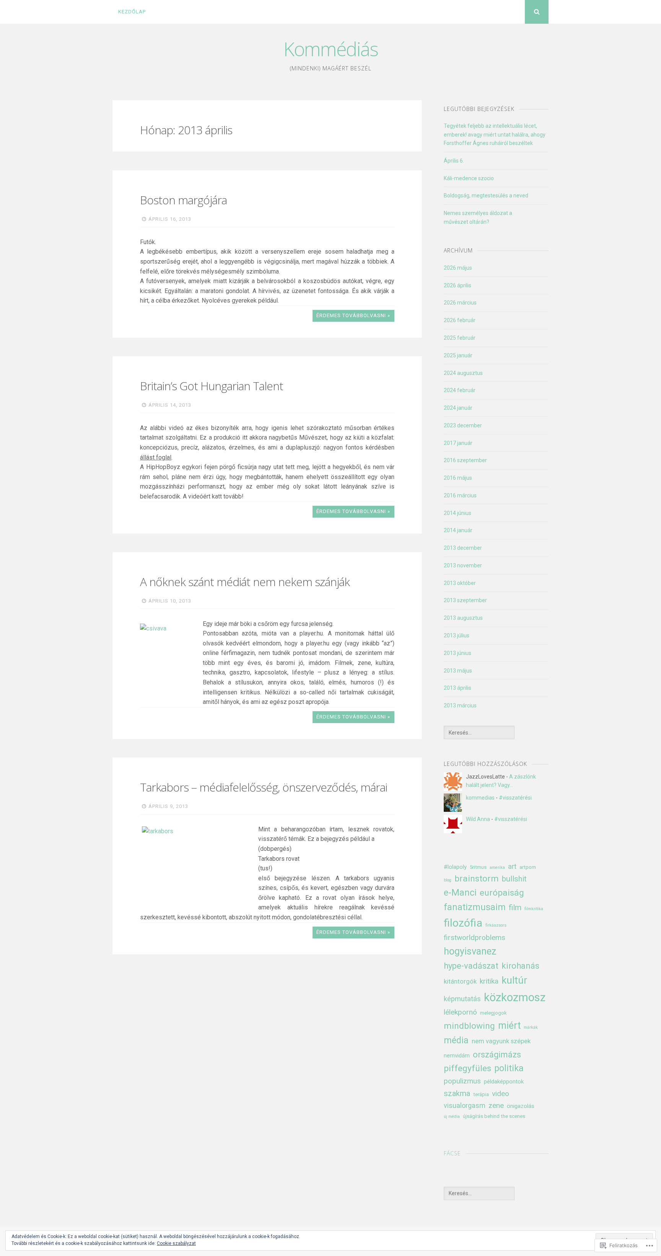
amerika (497, 867)
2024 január (458, 408)
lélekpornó (460, 1012)
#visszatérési (515, 798)
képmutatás (462, 999)
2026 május (458, 268)
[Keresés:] (479, 733)
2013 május (458, 671)
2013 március (460, 705)
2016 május (458, 478)
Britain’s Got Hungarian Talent (211, 386)
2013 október (460, 583)
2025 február (459, 338)
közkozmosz (514, 997)
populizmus (462, 1081)
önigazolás (520, 1106)
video (500, 1093)
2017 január (458, 443)
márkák (531, 1027)
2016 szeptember (465, 460)
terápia (481, 1094)
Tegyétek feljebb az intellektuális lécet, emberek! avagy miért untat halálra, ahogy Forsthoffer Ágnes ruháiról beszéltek (494, 134)
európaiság (502, 893)
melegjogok (493, 1013)
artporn (527, 867)
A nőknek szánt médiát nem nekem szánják (245, 582)
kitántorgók (460, 981)
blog (447, 880)
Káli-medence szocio (469, 178)
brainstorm (476, 878)
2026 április (457, 285)
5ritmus (478, 867)
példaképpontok (504, 1081)
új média (452, 1116)
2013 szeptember (465, 600)
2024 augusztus (463, 373)
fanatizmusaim (475, 907)
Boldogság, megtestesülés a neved (486, 195)
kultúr (514, 980)
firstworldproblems (474, 937)
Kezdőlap (132, 12)
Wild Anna (478, 819)
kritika (489, 981)
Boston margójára (183, 200)
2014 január (458, 530)
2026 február (459, 320)
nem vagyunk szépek (501, 1041)
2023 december (463, 425)
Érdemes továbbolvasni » (353, 315)
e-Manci (460, 892)
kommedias (480, 798)
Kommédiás (330, 49)
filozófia (463, 923)
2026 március (460, 303)
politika (509, 1068)
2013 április (457, 688)
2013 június (457, 653)
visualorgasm (464, 1105)
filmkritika (533, 908)
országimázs (497, 1054)
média (456, 1040)
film (515, 907)
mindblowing (469, 1026)
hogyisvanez (470, 951)
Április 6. (454, 161)
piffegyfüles (467, 1068)
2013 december (463, 548)
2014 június (457, 513)
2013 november (463, 565)
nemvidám (457, 1055)
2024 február (459, 390)
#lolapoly (455, 866)
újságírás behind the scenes (494, 1116)
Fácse (452, 1153)
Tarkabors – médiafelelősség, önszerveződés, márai (263, 787)
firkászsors (495, 925)
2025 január (458, 355)
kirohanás (520, 966)
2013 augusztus (463, 618)
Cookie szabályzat (176, 1243)
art (512, 866)
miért (509, 1025)
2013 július (456, 635)
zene (496, 1105)
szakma (457, 1093)
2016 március (460, 495)
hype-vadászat (471, 966)
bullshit (514, 878)
